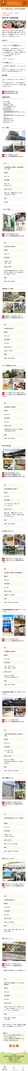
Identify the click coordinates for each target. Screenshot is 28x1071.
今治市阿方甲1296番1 (8, 328)
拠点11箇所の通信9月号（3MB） (11, 91)
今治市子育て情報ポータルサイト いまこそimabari (11, 3)
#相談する (5, 12)
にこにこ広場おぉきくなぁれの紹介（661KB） (14, 392)
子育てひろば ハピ (7, 122)
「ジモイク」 (10, 58)
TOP (3, 8)
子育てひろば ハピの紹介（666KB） (13, 963)
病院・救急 (4, 1069)
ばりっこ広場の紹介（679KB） (11, 154)
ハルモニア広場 (6, 103)
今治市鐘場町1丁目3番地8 (9, 651)
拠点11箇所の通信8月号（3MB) (11, 93)
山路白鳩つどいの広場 (8, 105)
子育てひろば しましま (8, 120)
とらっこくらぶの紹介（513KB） (12, 639)
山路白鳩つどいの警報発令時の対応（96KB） (14, 317)
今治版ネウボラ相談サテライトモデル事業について (14, 970)
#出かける (11, 12)
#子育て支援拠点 (6, 15)
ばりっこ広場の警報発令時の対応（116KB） (14, 156)
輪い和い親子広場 (7, 108)
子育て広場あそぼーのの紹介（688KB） (13, 802)
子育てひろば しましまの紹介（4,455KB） (14, 884)
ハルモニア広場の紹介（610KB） (12, 234)
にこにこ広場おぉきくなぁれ (9, 106)
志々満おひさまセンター (8, 110)
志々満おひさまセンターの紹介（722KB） (14, 558)
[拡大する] (24, 132)
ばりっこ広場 (6, 101)
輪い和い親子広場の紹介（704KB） (12, 473)
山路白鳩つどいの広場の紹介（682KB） (13, 316)
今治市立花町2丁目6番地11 (9, 246)
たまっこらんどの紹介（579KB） (12, 719)
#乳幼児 (16, 12)
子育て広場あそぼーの (8, 118)
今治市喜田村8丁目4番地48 (10, 407)
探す (23, 1069)
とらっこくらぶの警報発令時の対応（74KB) (14, 640)
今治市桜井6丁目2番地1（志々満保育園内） (13, 572)
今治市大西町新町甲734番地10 (10, 489)
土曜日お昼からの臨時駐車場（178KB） (13, 474)
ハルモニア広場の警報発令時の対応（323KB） (14, 235)
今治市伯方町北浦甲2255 (9, 900)
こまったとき (14, 1069)
